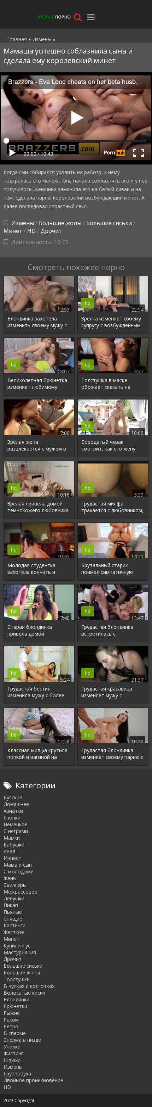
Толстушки (17, 979)
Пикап (11, 905)
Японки (12, 817)
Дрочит (51, 231)
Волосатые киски (24, 992)
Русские (13, 797)
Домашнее (16, 804)
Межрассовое (20, 891)
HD (31, 231)
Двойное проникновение (33, 1080)
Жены (10, 878)
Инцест (12, 858)
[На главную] (53, 16)
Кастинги (14, 925)
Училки (12, 1046)
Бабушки (14, 844)
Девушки (14, 898)
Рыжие (12, 1013)
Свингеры (15, 885)
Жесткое (14, 932)
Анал (9, 851)
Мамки (12, 837)
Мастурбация (20, 952)
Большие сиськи (109, 223)
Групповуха (17, 1073)
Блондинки (16, 999)
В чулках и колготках (29, 986)
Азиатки (13, 810)
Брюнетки (15, 1006)
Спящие (13, 918)
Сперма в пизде (22, 1039)
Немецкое (16, 824)
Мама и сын (18, 864)
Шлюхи (12, 1060)
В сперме (15, 1033)
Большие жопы (60, 223)
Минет (13, 231)
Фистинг (13, 1053)
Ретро (11, 1026)
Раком (11, 1019)
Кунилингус (17, 945)
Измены (22, 223)
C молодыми (19, 871)
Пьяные (13, 911)
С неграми (16, 831)
